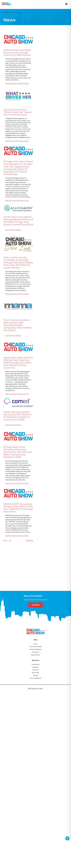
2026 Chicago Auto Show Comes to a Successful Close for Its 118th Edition (17, 52)
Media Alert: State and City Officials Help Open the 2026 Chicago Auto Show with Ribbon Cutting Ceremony (18, 362)
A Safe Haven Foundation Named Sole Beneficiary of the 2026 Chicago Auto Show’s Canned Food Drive (18, 221)
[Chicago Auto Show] (6, 4)
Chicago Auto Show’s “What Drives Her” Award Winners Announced (17, 112)
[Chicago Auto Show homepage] (35, 631)
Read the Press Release (13, 230)
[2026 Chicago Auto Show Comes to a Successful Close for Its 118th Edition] (18, 39)
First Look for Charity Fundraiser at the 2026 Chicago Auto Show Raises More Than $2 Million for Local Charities (18, 262)
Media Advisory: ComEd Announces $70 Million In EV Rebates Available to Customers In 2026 (18, 416)
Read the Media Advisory (13, 425)
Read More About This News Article (17, 83)
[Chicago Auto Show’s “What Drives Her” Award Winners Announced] (18, 96)
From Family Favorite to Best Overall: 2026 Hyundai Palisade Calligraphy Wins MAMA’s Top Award (18, 325)
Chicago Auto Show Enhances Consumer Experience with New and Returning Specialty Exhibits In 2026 (18, 452)
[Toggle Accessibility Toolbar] (67, 838)
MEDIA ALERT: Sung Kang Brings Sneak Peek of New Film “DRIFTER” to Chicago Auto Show (18, 508)
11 (10, 540)
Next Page (29, 540)
